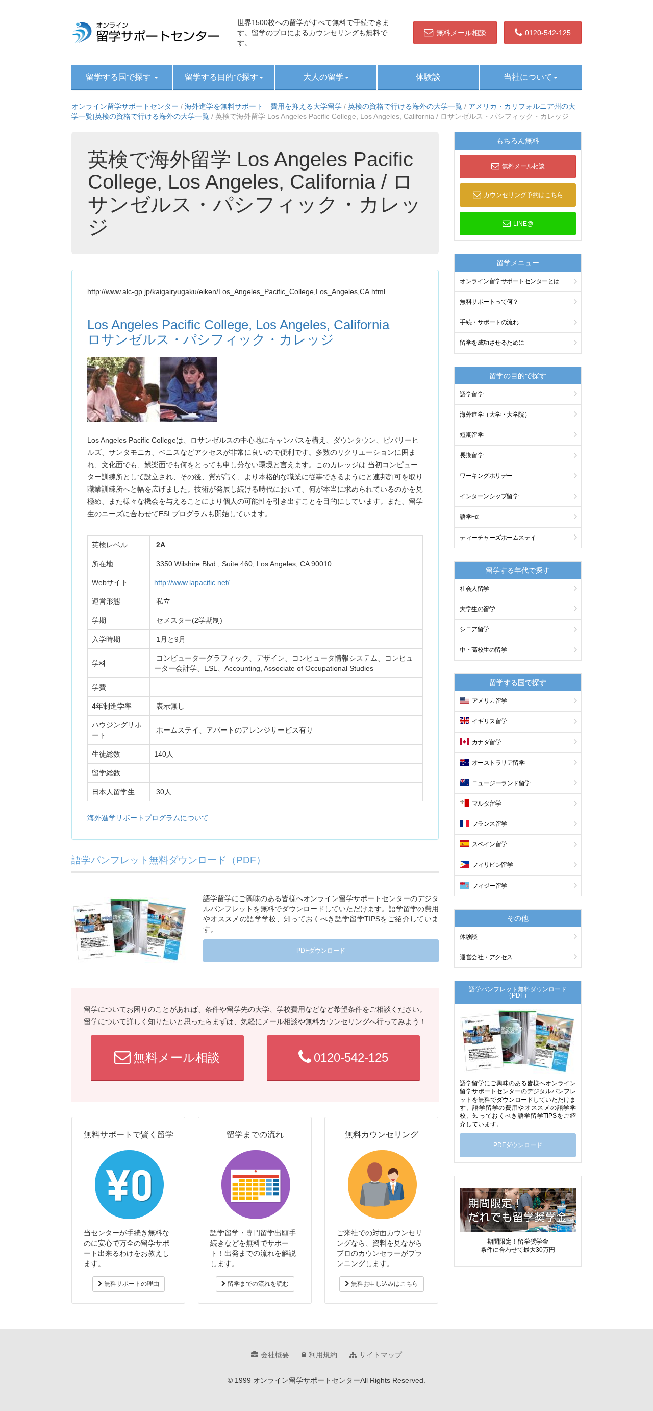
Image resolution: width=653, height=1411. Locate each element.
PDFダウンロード (320, 950)
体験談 (428, 76)
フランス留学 (489, 824)
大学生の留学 (477, 609)
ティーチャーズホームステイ (498, 537)
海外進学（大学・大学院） (495, 414)
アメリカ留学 (489, 700)
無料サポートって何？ (489, 301)
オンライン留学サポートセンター (125, 106)
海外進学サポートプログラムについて (148, 818)
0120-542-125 (548, 33)
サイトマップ (380, 1355)
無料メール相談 (461, 33)
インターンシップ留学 (489, 496)
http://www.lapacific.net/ (192, 582)
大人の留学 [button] (323, 76)
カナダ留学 (486, 742)
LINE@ (523, 223)
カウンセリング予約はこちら (523, 195)
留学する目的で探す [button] (221, 76)
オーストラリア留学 (498, 762)
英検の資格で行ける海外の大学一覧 (405, 106)
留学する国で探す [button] (119, 76)
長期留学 (471, 455)
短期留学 (471, 435)
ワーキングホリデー (486, 475)
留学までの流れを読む (257, 1283)
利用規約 (323, 1355)
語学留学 (471, 394)
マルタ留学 (486, 803)
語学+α (469, 516)
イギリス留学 (489, 721)
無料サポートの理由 (131, 1283)
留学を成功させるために (492, 342)
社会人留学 (474, 588)
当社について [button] (528, 76)
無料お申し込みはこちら (383, 1283)
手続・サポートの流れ (489, 322)
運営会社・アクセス (486, 957)
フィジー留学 (489, 885)
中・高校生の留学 (483, 649)
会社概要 (275, 1355)
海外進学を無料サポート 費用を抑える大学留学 (263, 106)
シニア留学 (474, 629)
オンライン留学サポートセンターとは (510, 281)
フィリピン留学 (492, 864)
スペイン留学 (489, 844)
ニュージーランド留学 (501, 783)
